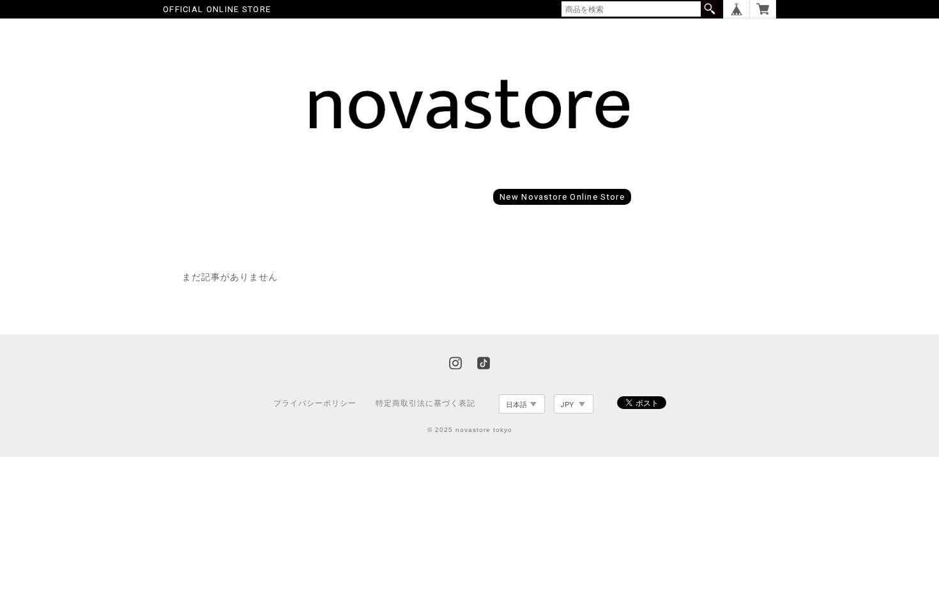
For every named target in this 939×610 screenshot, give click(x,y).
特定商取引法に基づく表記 (425, 403)
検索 (710, 9)
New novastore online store (562, 197)
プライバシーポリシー (314, 403)
